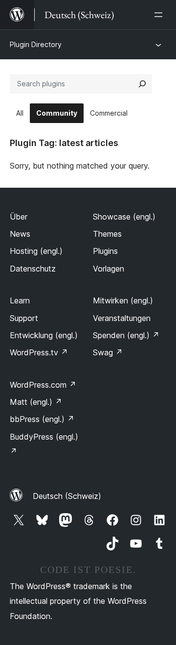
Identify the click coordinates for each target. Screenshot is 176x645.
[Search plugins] (142, 84)
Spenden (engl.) (126, 335)
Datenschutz (33, 268)
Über (18, 217)
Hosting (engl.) (36, 251)
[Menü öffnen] (160, 14)
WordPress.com (43, 385)
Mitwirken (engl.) (123, 300)
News (20, 234)
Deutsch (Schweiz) (67, 496)
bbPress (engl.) (42, 419)
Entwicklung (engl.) (44, 335)
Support (24, 318)
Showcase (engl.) (124, 217)
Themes (107, 234)
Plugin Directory (36, 44)
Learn (20, 300)
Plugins (105, 251)
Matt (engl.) (36, 402)
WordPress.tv (39, 352)
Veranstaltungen (122, 318)
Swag (108, 352)
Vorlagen (108, 268)
